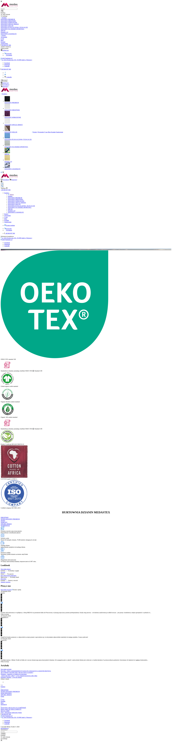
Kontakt (3, 701)
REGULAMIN (5, 711)
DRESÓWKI (4, 517)
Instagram (7, 64)
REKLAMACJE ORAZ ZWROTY (11, 709)
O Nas (2, 699)
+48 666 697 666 (6, 45)
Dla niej (3, 572)
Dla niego (3, 579)
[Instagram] (5, 75)
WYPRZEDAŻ (5, 525)
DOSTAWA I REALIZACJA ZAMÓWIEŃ (13, 707)
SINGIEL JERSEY (6, 524)
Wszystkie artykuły (6, 669)
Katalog (10, 196)
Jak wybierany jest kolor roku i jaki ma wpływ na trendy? (17, 672)
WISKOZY (4, 522)
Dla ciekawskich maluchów (8, 575)
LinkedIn (6, 66)
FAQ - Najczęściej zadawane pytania (11, 712)
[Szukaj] (2, 11)
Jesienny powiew (5, 582)
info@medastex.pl (7, 58)
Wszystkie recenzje (6, 589)
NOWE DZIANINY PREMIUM (10, 519)
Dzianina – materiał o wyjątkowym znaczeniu (14, 674)
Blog (2, 703)
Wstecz (12, 194)
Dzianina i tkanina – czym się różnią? (11, 677)
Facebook (7, 63)
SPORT (3, 520)
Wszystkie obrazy (6, 569)
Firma (2, 696)
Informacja (4, 704)
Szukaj (3, 733)
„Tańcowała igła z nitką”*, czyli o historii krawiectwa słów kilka (19, 676)
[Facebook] (5, 73)
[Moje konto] (1, 181)
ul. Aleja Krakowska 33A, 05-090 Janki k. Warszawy (17, 60)
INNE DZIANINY (6, 693)
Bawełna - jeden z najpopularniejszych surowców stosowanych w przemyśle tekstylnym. (26, 671)
